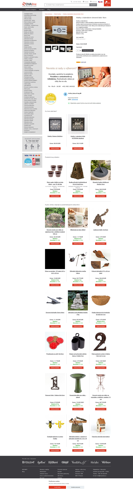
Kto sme (42, 477)
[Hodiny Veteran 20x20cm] (55, 134)
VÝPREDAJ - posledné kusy (31, 25)
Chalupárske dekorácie (30, 62)
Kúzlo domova (48, 14)
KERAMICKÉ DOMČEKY (30, 64)
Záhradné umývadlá (29, 124)
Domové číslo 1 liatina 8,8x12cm (55, 395)
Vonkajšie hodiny (28, 13)
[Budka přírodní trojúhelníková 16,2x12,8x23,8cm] (78, 180)
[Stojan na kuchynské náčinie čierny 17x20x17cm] (78, 352)
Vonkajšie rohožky (28, 23)
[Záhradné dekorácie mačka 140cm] (78, 269)
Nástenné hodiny (28, 74)
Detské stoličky (28, 47)
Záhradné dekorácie (29, 117)
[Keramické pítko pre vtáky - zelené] (78, 393)
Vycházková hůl (28, 115)
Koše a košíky (27, 67)
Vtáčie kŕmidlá (27, 17)
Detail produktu (55, 148)
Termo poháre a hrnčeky (30, 100)
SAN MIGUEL (27, 85)
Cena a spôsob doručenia (46, 475)
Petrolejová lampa (28, 77)
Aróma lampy (27, 28)
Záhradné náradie (28, 120)
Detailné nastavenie (75, 487)
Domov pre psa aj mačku (30, 48)
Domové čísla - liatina (29, 20)
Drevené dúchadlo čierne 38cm (55, 312)
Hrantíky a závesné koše (30, 102)
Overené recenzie (62, 469)
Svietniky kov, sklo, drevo (30, 99)
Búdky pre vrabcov (28, 33)
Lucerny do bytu (28, 72)
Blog (23, 471)
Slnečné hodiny (28, 90)
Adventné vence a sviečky (30, 109)
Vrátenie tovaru (44, 473)
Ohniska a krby (28, 75)
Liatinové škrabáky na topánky (31, 70)
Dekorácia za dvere (29, 43)
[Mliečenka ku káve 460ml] (78, 228)
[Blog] (49, 9)
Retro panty (27, 89)
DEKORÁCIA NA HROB (30, 15)
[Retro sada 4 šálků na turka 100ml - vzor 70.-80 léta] (55, 180)
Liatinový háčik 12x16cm (100, 230)
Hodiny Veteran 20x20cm (55, 136)
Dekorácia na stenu (29, 42)
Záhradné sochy (28, 122)
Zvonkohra (26, 130)
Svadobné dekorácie (29, 97)
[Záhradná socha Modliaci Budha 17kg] (78, 310)
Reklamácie (43, 471)
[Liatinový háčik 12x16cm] (101, 228)
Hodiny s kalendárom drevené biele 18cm (73, 14)
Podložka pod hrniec (29, 79)
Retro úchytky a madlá (29, 22)
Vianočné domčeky (29, 107)
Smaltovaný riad (28, 92)
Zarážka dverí (27, 125)
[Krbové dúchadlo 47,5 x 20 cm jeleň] (101, 269)
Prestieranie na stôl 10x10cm (55, 354)
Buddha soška (27, 30)
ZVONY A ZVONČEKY (30, 132)
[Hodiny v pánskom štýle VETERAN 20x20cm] (78, 134)
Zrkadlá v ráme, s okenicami (31, 129)
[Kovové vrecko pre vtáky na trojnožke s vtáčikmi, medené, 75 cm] (101, 393)
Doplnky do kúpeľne (29, 50)
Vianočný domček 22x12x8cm (101, 437)
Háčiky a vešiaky (28, 59)
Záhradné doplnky (28, 119)
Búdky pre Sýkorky (28, 32)
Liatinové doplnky (28, 69)
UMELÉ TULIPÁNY (29, 104)
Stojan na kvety (28, 95)
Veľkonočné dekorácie (29, 110)
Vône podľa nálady (29, 114)
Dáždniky (26, 45)
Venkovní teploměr (28, 112)
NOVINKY (42, 9)
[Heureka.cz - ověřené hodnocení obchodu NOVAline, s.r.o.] (28, 165)
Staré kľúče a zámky (29, 94)
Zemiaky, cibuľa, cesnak (30, 54)
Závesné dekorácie (29, 127)
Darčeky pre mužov (29, 37)
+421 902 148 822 (77, 1)
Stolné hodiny (57, 14)
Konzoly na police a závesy (31, 87)
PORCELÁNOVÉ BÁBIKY (30, 80)
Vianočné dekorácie (29, 105)
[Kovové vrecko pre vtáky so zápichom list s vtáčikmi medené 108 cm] (55, 228)
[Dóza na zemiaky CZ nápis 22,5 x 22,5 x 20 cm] (55, 269)
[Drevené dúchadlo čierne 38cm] (55, 310)
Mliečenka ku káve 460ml (77, 230)
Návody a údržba (44, 469)
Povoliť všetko (57, 487)
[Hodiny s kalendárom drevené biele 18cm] (59, 43)
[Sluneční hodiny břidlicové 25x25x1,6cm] (101, 180)
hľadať (93, 4)
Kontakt (86, 1)
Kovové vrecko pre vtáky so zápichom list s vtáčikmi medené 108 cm (55, 232)
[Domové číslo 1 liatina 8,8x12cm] (55, 393)
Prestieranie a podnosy (30, 82)
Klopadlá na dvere (28, 65)
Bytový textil (27, 35)
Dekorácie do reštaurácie (30, 40)
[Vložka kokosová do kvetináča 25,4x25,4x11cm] (101, 310)
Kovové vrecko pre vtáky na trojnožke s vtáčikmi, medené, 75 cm (100, 397)
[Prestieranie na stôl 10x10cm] (55, 352)
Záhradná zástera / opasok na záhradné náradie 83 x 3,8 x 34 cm (78, 439)
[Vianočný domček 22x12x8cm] (101, 435)
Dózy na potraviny (28, 55)
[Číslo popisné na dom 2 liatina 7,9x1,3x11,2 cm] (101, 352)
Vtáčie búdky (27, 84)
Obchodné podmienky (63, 473)
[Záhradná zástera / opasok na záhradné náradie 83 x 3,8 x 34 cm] (78, 435)
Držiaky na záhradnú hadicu (31, 57)
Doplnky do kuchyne (29, 52)
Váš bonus (94, 1)
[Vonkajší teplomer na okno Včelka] (55, 435)
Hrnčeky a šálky (28, 60)
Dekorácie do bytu (28, 38)
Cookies (60, 477)
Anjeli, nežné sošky (29, 27)
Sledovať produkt (87, 50)
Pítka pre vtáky (27, 18)
